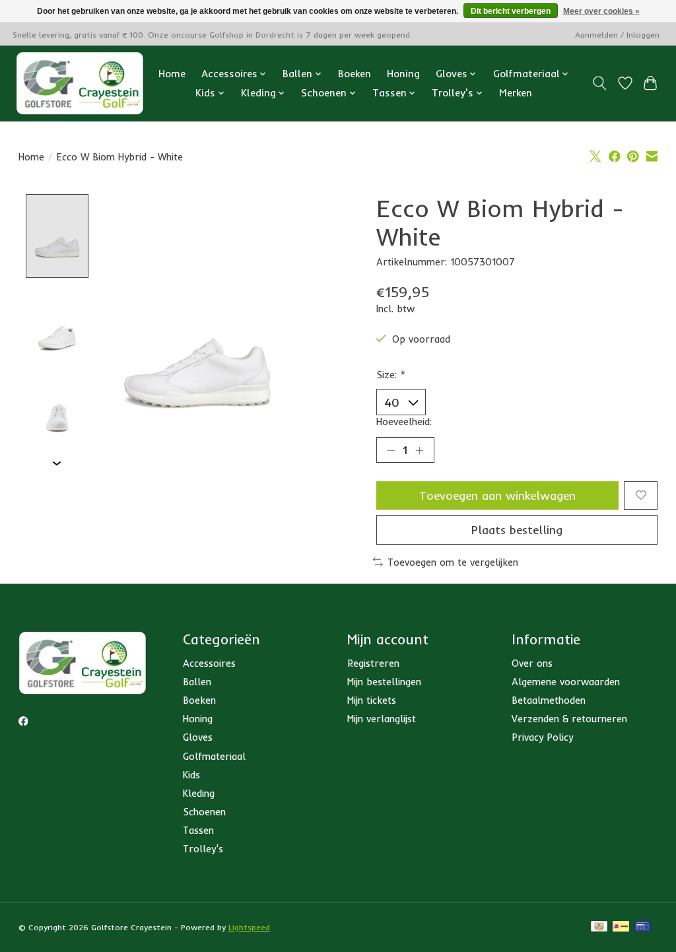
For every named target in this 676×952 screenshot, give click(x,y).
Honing (403, 73)
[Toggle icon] (599, 83)
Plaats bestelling (516, 529)
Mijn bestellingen (384, 681)
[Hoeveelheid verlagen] (391, 450)
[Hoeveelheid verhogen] (419, 450)
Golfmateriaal (214, 756)
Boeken (354, 73)
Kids (191, 774)
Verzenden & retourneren (569, 718)
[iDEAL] (621, 927)
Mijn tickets (371, 700)
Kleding (199, 793)
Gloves (198, 737)
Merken (515, 92)
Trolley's (203, 848)
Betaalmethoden (549, 700)
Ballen (197, 681)
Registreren (373, 663)
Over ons (532, 663)
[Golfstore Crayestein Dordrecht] (80, 83)
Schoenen (204, 811)
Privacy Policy (542, 737)
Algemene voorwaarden (566, 681)
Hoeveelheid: (404, 421)
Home (172, 73)
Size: (391, 374)
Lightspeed (249, 927)
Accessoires (209, 663)
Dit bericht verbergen (511, 11)
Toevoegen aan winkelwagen (497, 495)
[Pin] (642, 927)
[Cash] (599, 927)
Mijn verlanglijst (381, 718)
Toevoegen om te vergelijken (453, 562)
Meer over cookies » (601, 11)
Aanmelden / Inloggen (617, 35)
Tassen (198, 830)
